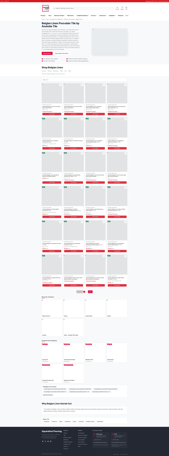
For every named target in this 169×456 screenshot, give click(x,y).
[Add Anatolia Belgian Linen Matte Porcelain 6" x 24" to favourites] (82, 119)
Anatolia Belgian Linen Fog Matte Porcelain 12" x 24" (79, 391)
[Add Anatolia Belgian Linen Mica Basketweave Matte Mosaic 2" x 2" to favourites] (82, 187)
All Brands (120, 15)
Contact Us (6, 1)
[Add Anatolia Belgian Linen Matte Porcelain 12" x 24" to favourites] (60, 222)
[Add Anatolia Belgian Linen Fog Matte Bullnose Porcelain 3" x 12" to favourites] (125, 119)
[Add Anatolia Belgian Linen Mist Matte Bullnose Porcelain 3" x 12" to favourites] (82, 153)
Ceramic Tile (54, 421)
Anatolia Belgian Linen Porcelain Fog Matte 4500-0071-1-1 (55, 391)
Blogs (79, 446)
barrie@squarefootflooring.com (119, 442)
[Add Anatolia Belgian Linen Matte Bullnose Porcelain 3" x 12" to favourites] (60, 256)
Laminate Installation (82, 437)
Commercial (102, 15)
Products (44, 71)
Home (43, 19)
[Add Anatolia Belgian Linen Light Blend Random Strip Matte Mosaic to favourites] (60, 153)
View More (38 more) (48, 394)
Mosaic (60, 421)
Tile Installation (100, 421)
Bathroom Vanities (59, 15)
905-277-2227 (98, 439)
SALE (126, 15)
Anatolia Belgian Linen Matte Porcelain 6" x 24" (101, 391)
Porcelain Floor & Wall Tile (56, 19)
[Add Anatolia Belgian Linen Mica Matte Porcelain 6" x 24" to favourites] (60, 187)
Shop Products (47, 53)
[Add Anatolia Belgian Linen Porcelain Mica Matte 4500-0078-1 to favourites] (60, 85)
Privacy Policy (116, 454)
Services (93, 15)
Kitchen (74, 421)
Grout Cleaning (81, 442)
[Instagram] (45, 441)
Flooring (43, 15)
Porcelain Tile (46, 421)
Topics (69, 71)
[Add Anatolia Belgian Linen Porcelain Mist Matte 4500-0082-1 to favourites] (82, 85)
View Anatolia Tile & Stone (61, 53)
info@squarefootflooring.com (101, 442)
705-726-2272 (116, 439)
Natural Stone (67, 421)
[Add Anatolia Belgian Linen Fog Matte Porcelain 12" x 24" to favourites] (60, 119)
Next (90, 291)
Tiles (49, 15)
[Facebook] (43, 441)
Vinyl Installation (81, 439)
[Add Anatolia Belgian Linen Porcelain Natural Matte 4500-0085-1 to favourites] (104, 85)
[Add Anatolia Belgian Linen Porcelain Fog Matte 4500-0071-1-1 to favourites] (125, 85)
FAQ (65, 71)
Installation (112, 15)
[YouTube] (48, 441)
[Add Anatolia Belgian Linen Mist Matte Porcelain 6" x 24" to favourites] (82, 222)
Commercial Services (82, 444)
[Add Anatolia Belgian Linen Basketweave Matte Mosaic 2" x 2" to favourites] (104, 187)
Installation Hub (67, 444)
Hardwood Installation (82, 435)
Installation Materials (82, 15)
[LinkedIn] (51, 441)
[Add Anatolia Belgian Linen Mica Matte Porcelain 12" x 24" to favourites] (125, 256)
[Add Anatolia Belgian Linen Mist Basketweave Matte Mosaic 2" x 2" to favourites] (104, 222)
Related (49, 71)
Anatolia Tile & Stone (69, 19)
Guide (61, 71)
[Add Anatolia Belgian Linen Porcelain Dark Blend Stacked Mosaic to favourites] (104, 153)
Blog (2, 1)
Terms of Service (123, 454)
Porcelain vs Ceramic (90, 421)
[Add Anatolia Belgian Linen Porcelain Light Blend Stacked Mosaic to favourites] (125, 153)
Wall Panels (70, 15)
